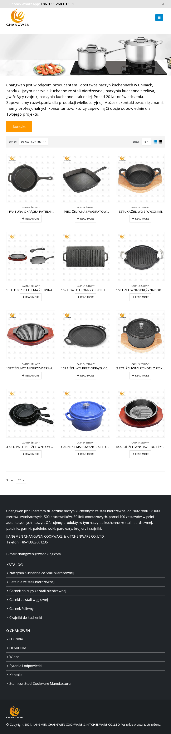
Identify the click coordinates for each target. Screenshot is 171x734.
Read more (32, 218)
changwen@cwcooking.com (39, 554)
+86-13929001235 (34, 542)
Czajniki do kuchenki (25, 617)
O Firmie (16, 639)
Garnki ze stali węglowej (28, 599)
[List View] (160, 142)
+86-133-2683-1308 (57, 3)
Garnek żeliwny (31, 207)
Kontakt (15, 674)
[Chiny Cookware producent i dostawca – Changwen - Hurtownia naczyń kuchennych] (17, 17)
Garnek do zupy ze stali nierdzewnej (37, 591)
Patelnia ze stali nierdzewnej (32, 582)
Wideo (14, 656)
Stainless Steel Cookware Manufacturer (40, 683)
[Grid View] (155, 142)
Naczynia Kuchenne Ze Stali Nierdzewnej (41, 573)
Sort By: (13, 141)
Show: (136, 141)
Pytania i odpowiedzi (25, 665)
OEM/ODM (17, 648)
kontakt (19, 126)
